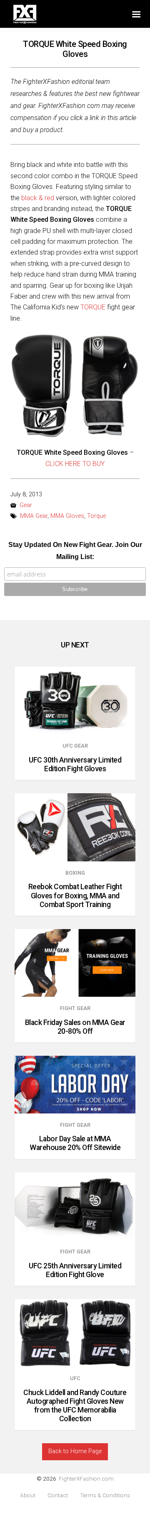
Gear (26, 505)
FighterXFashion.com (86, 1478)
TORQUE (92, 307)
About (27, 1495)
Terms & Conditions (105, 1495)
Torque (96, 516)
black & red (37, 198)
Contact (58, 1495)
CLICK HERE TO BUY (75, 464)
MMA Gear (34, 516)
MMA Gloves (67, 516)
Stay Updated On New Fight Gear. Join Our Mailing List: (75, 550)
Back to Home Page (75, 1451)
